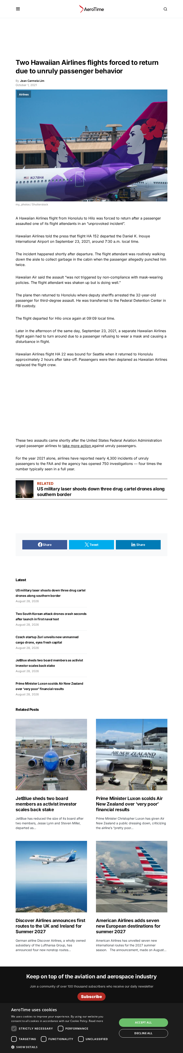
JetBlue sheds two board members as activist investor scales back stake (46, 804)
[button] (18, 9)
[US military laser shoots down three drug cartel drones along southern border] (24, 489)
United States (97, 440)
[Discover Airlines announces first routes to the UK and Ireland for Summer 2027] (51, 876)
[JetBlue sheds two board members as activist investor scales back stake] (51, 754)
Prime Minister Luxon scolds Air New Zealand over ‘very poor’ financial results (129, 804)
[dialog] (91, 1028)
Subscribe (91, 996)
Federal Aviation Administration (136, 440)
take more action (77, 445)
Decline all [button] (143, 1033)
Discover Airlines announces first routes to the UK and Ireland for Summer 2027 (50, 926)
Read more (96, 1021)
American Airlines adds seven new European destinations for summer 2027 (128, 926)
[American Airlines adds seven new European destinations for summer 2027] (131, 876)
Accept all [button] (143, 1022)
